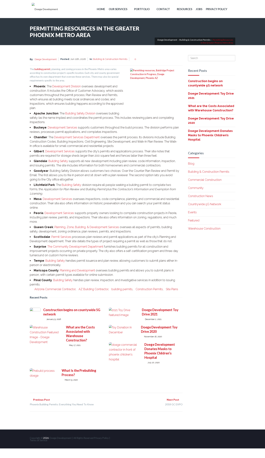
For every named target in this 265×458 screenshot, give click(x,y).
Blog (191, 163)
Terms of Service (38, 440)
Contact (163, 9)
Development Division (66, 86)
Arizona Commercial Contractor (55, 289)
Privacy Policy (216, 9)
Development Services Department (77, 137)
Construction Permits (149, 289)
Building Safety (58, 161)
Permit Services (61, 237)
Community (196, 188)
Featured (193, 220)
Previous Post (62, 402)
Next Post (174, 402)
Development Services (62, 127)
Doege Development (46, 59)
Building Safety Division (80, 113)
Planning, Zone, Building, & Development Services (86, 227)
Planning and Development (77, 270)
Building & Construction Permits (110, 59)
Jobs (199, 9)
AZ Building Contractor (93, 289)
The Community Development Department (75, 246)
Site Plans (172, 289)
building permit (42, 69)
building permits (121, 289)
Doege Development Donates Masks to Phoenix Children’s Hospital (210, 135)
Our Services (118, 9)
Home (101, 9)
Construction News (200, 196)
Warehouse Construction (204, 228)
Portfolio (142, 9)
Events (192, 212)
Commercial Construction (205, 180)
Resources (184, 9)
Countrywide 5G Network (204, 204)
